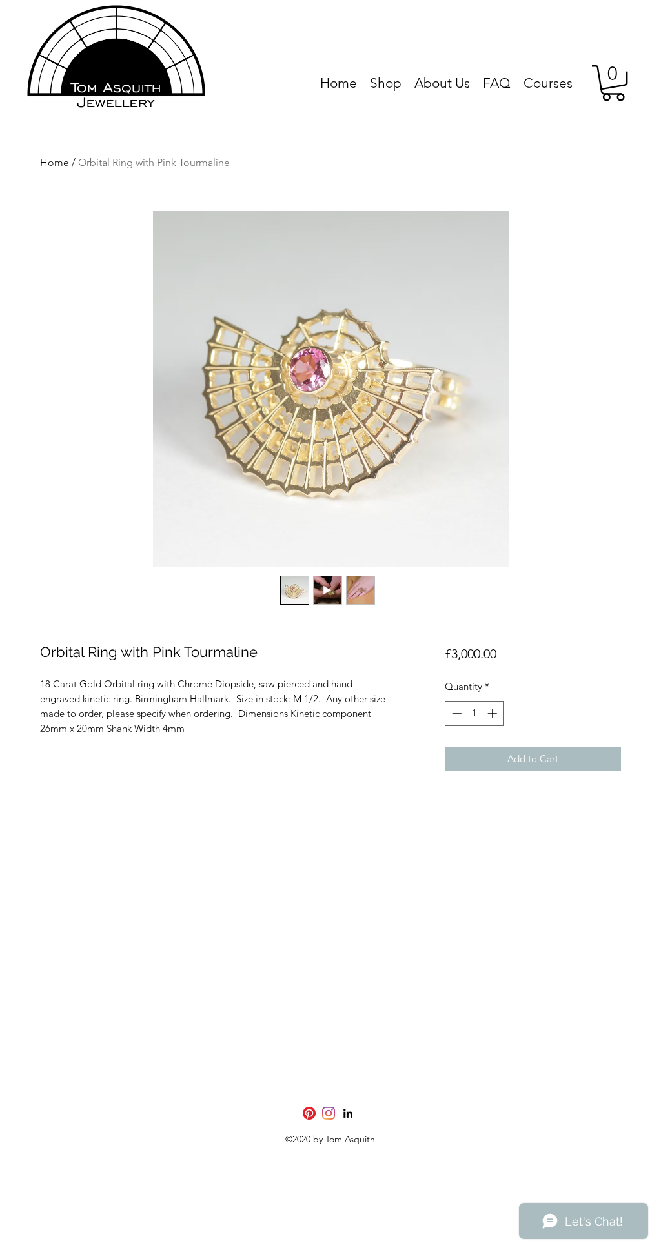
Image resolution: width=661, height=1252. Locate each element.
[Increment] (493, 713)
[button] (613, 83)
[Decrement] (455, 713)
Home (54, 162)
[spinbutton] (474, 713)
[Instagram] (328, 1113)
